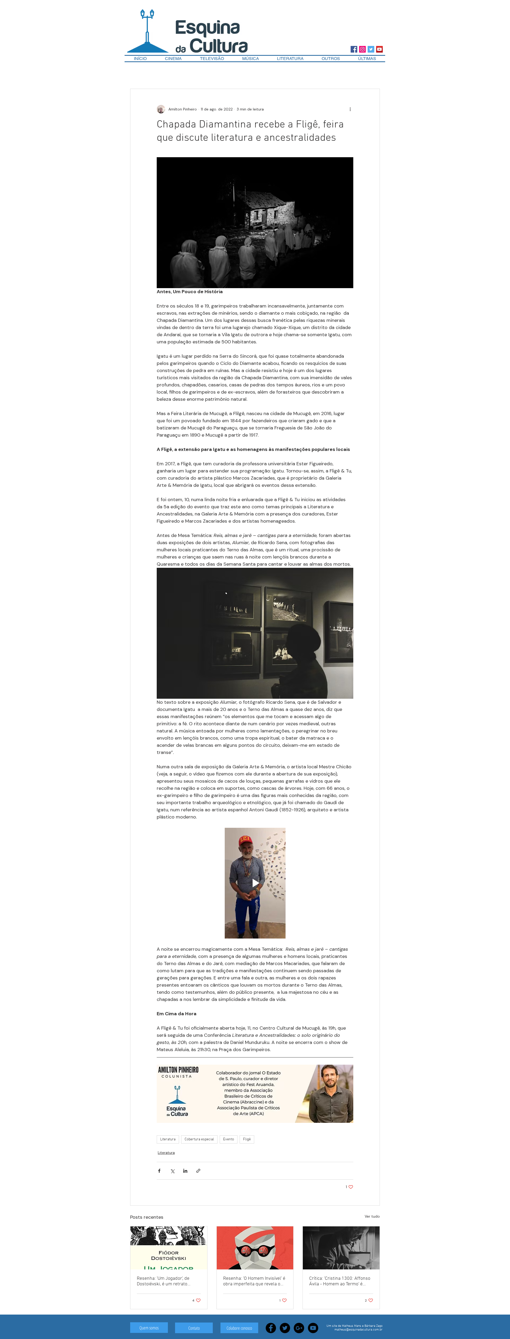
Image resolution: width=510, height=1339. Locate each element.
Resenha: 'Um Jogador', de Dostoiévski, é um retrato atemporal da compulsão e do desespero (167, 1281)
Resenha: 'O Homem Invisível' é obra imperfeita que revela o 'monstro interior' (254, 1281)
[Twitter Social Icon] (371, 49)
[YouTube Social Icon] (379, 49)
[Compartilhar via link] (198, 1170)
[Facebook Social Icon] (354, 49)
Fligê (247, 1139)
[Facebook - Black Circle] (271, 1328)
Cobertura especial (199, 1139)
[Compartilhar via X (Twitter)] (172, 1170)
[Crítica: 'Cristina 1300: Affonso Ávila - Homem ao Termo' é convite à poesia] (341, 1247)
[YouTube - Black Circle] (313, 1328)
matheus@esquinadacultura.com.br (358, 1330)
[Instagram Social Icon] (362, 49)
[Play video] (255, 883)
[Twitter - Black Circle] (285, 1328)
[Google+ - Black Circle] (299, 1328)
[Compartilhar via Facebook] (159, 1170)
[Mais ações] (350, 109)
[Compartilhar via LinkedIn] (185, 1170)
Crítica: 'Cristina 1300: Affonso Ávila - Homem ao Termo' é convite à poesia (339, 1281)
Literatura (168, 1139)
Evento (228, 1139)
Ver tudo (372, 1216)
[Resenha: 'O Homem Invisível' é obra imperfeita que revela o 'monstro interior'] (255, 1247)
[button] (331, 58)
